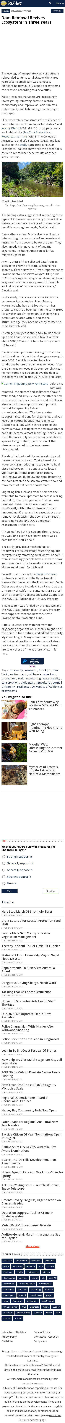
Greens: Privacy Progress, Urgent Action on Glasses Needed (31, 1202)
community (50, 1260)
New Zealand (48, 1301)
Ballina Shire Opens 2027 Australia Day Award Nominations (29, 1149)
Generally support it (20, 863)
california (35, 674)
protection (9, 678)
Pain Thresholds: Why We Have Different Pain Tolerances (45, 705)
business (23, 1278)
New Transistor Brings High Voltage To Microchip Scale (29, 1087)
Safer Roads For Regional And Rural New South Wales (30, 1123)
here (4, 653)
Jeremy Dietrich (12, 128)
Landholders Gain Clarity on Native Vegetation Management (26, 935)
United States (36, 1295)
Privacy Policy (9, 1336)
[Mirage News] (11, 3)
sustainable (32, 1301)
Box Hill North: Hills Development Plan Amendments (29, 1161)
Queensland (9, 1278)
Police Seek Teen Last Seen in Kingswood (30, 1039)
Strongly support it (19, 856)
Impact (49, 1312)
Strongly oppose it (19, 876)
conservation (10, 682)
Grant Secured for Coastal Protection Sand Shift (31, 922)
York (21, 678)
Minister (46, 1272)
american (49, 674)
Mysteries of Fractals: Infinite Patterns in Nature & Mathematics (44, 770)
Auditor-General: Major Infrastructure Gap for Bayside (31, 1236)
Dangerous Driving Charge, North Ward (29, 983)
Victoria (50, 1266)
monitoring (33, 678)
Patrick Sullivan (47, 574)
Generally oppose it (19, 870)
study (23, 144)
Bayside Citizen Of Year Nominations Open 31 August (31, 1136)
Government (21, 1260)
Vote (9, 891)
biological (27, 682)
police (6, 1266)
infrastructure (45, 1283)
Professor (8, 1272)
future (46, 1306)
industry (49, 1289)
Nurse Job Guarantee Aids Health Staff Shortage (28, 1003)
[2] (15, 1396)
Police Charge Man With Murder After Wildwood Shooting (28, 1028)
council (35, 1278)
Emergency (18, 1301)
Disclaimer (7, 1341)
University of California (47, 686)
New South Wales (27, 1283)
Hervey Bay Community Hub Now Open (29, 1110)
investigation (9, 1295)
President (7, 1312)
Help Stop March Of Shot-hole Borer (27, 911)
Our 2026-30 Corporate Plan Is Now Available (26, 1015)
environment (18, 674)
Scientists (34, 1306)
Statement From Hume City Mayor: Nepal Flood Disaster (30, 957)
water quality (51, 678)
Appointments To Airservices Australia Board (28, 969)
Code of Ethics (42, 1332)
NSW (41, 1266)
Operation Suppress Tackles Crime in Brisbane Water (27, 1214)
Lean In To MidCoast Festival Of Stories (29, 1051)
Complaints (40, 1341)
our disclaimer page (34, 1420)
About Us (53, 1336)
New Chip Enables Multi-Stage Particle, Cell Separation (32, 1061)
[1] (12, 1396)
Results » (51, 891)
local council (9, 1283)
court (58, 1312)
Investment (8, 1289)
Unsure (11, 883)
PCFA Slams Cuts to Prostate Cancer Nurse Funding (31, 1074)
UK (43, 1278)
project (49, 1295)
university (16, 670)
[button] (32, 179)
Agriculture (43, 682)
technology (36, 1289)
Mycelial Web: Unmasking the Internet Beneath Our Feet (45, 747)
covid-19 (52, 1278)
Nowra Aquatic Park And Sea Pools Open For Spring (32, 1174)
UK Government (10, 1306)
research (30, 670)
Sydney (56, 1306)
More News (32, 1246)
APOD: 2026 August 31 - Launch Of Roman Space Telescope (31, 1187)
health (20, 1272)
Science (5, 11)
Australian (17, 1266)
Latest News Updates (14, 1332)
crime (5, 1301)
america (38, 1312)
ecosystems (9, 691)
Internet (7, 1318)
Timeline (8, 902)
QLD (24, 1306)
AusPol (22, 1295)
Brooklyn (44, 670)
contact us (55, 1415)
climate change (23, 1312)
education (22, 1289)
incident (18, 1318)
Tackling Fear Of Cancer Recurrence (26, 992)
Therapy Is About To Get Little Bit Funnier (31, 946)
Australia (7, 1260)
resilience (23, 686)
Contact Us (40, 1336)
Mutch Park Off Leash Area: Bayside (26, 1225)
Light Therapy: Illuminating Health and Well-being (45, 727)
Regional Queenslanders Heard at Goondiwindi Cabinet (25, 1099)
